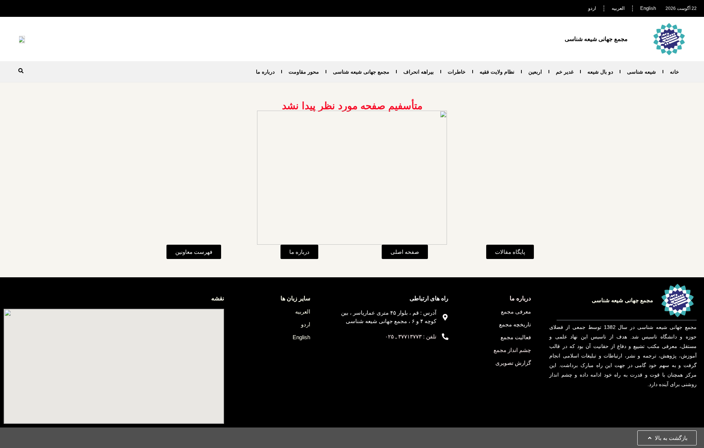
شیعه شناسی (641, 72)
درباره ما (265, 72)
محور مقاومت (304, 72)
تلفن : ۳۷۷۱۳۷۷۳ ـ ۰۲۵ (410, 336)
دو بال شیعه (600, 72)
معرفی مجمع (516, 311)
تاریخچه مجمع (515, 324)
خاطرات (457, 72)
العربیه (618, 8)
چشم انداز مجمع (512, 350)
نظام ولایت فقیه (497, 72)
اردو (592, 8)
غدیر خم (564, 72)
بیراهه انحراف (418, 72)
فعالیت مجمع (515, 337)
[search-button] (20, 70)
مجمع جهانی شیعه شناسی (361, 72)
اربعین (535, 72)
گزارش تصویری (513, 363)
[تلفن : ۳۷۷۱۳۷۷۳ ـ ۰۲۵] (445, 336)
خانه (674, 72)
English (648, 8)
